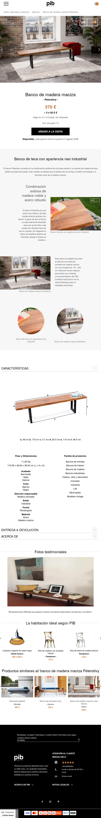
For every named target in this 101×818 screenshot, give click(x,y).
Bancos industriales (75, 473)
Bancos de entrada (75, 461)
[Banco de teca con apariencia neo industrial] (31, 321)
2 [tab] (52, 74)
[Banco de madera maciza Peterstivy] (70, 321)
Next (99, 49)
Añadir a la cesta (50, 131)
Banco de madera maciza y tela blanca (84, 704)
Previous (2, 49)
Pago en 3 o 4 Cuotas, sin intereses (50, 117)
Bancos (36, 11)
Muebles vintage (75, 496)
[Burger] (6, 4)
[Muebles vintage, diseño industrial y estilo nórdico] (51, 3)
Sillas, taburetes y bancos (16, 11)
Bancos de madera (75, 469)
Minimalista (75, 492)
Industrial (75, 484)
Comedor (75, 480)
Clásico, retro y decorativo (75, 477)
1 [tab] (48, 74)
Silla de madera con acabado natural (50, 653)
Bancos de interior (75, 465)
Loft (75, 488)
